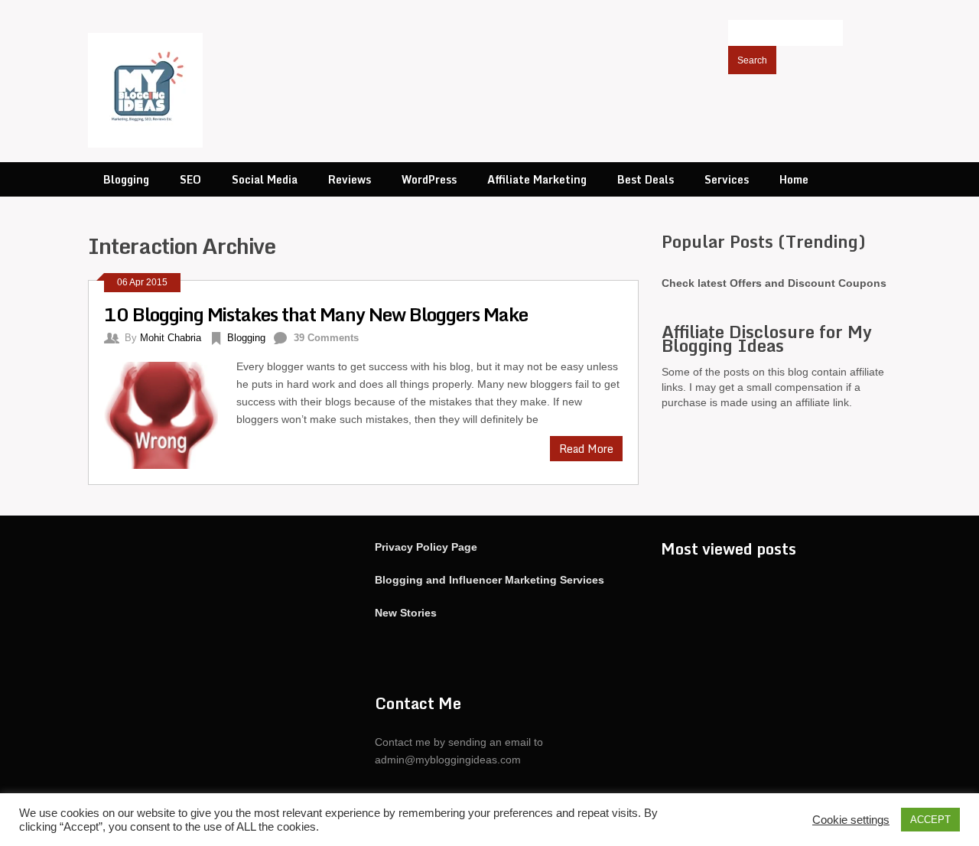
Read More (586, 448)
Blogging (126, 179)
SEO (190, 179)
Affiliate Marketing (537, 179)
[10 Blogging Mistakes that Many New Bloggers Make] (170, 413)
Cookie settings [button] (851, 820)
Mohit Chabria (170, 337)
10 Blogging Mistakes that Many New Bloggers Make (316, 314)
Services (726, 179)
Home (793, 179)
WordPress (429, 179)
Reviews (349, 179)
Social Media (265, 179)
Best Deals (645, 179)
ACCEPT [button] (930, 819)
